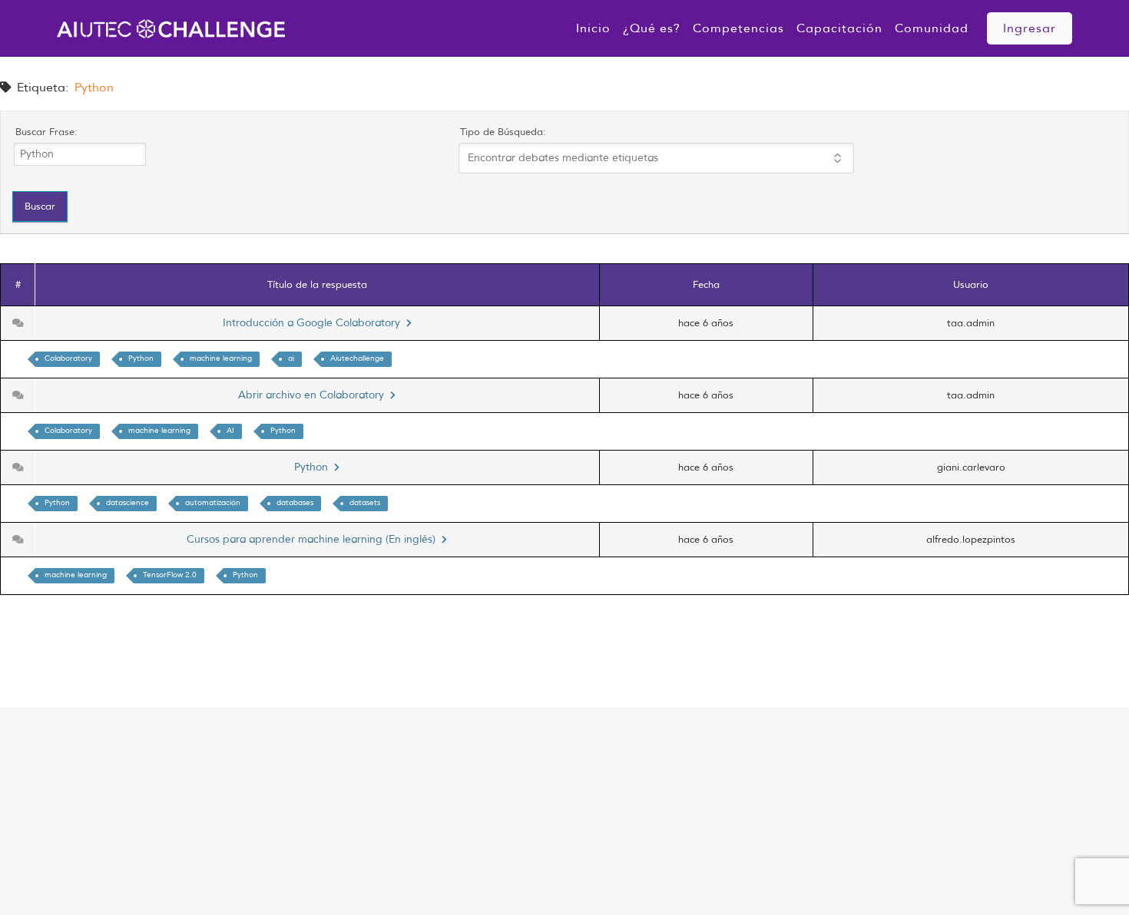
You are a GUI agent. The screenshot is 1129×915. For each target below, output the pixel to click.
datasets (364, 502)
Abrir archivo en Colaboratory (314, 394)
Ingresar (1029, 28)
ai (291, 358)
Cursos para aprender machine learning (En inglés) (314, 539)
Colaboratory (68, 358)
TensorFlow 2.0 (170, 575)
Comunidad (931, 28)
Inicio (593, 28)
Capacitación (839, 28)
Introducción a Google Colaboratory (314, 322)
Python (141, 358)
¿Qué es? (651, 28)
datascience (127, 502)
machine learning (221, 358)
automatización (212, 502)
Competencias (738, 28)
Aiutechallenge (357, 358)
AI (230, 430)
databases (294, 502)
